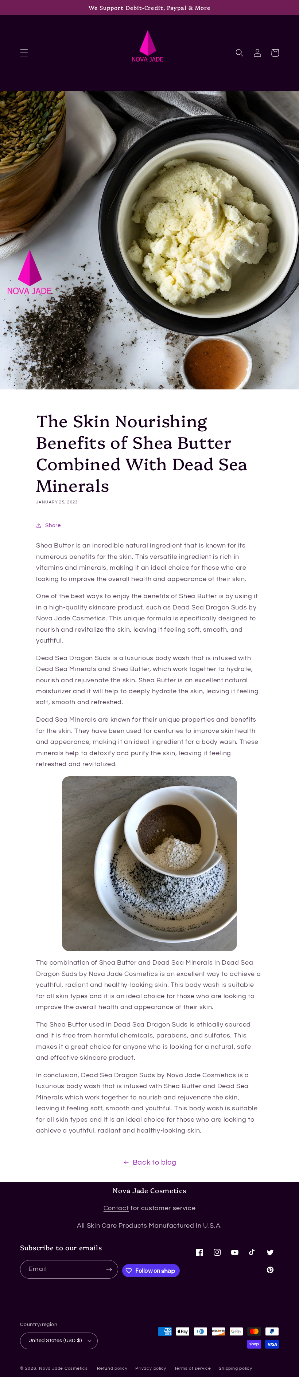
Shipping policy (235, 1368)
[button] (24, 53)
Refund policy (112, 1368)
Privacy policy (150, 1368)
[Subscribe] (109, 1269)
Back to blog (154, 1162)
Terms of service (192, 1368)
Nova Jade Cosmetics (63, 1368)
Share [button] (53, 525)
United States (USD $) (55, 1340)
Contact (116, 1208)
